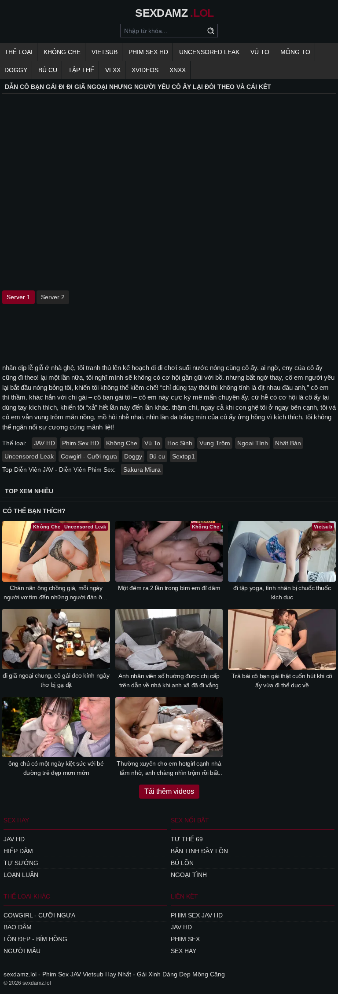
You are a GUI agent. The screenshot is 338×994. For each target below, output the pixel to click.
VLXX (113, 69)
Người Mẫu (22, 950)
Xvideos (145, 69)
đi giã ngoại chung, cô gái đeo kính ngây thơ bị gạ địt (56, 680)
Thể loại (18, 51)
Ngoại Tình (252, 443)
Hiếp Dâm (18, 851)
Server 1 (18, 297)
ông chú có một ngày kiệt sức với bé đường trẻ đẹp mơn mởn (56, 768)
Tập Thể (81, 69)
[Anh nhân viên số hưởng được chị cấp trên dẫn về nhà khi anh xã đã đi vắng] (169, 639)
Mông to (295, 51)
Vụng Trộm (214, 443)
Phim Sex (185, 939)
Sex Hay (183, 950)
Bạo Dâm (18, 927)
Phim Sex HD (80, 443)
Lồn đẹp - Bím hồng (35, 939)
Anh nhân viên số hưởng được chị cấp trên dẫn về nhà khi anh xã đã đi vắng (169, 680)
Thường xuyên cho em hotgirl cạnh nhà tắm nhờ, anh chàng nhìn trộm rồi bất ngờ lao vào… (169, 769)
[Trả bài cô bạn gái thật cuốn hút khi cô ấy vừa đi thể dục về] (282, 639)
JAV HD (44, 443)
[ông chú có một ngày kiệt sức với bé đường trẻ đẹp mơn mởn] (56, 727)
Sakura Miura (142, 469)
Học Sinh (179, 443)
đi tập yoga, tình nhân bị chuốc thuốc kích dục (282, 592)
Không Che (62, 51)
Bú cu (47, 69)
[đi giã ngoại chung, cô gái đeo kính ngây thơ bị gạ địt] (56, 639)
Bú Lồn (182, 862)
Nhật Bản (288, 443)
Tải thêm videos (169, 791)
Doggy (15, 69)
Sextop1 (183, 456)
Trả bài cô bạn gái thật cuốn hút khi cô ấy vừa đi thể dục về (281, 680)
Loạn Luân (21, 874)
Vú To (259, 51)
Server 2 (53, 297)
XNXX (177, 69)
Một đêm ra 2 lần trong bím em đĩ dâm (169, 587)
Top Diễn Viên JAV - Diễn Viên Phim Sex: (59, 469)
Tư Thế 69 (187, 839)
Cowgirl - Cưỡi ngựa (89, 456)
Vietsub (105, 51)
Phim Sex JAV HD (197, 915)
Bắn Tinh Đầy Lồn (199, 851)
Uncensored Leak (209, 51)
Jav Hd (14, 839)
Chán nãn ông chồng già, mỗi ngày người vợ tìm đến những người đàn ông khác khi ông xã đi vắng (56, 593)
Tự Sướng (21, 862)
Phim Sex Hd (148, 51)
